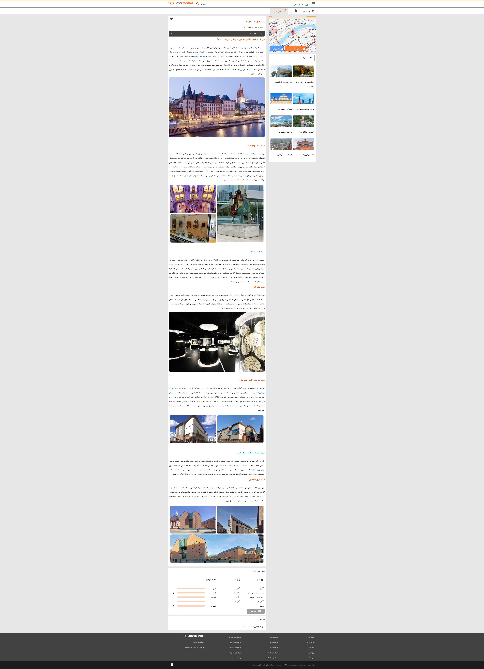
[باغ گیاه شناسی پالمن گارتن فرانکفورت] (303, 67)
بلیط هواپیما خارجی (235, 647)
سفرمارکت (311, 637)
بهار (237, 588)
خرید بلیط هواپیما (199, 56)
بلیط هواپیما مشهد (272, 652)
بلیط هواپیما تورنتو (235, 652)
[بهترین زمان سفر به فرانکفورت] (303, 94)
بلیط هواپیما (274, 637)
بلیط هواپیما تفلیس (272, 658)
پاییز (236, 597)
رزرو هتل (311, 652)
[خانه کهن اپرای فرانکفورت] (303, 139)
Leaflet (313, 51)
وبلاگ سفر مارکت (198, 642)
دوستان (259, 602)
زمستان (236, 602)
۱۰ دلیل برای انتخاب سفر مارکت (194, 647)
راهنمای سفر (237, 658)
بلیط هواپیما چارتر (235, 642)
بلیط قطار (311, 647)
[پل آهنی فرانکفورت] (281, 117)
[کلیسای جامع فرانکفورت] (281, 139)
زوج (261, 588)
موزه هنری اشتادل (257, 252)
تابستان (235, 593)
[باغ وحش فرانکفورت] (303, 117)
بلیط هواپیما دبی (272, 642)
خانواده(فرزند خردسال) (255, 593)
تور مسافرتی (310, 642)
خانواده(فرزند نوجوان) (255, 597)
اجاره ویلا (311, 658)
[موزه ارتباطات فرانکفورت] (281, 67)
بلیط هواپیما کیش (272, 647)
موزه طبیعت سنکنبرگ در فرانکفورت (250, 453)
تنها (261, 606)
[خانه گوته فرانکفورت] (281, 94)
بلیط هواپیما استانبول (234, 637)
